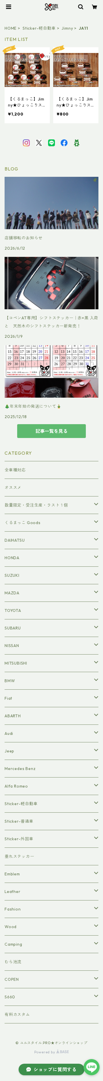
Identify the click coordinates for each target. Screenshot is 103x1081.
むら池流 (13, 961)
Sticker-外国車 (19, 838)
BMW (10, 680)
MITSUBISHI (16, 663)
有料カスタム (17, 1014)
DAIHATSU (15, 540)
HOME (11, 28)
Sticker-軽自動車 (39, 28)
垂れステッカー (19, 856)
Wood (11, 926)
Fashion (13, 909)
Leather (13, 891)
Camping (13, 944)
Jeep (9, 751)
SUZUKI (12, 575)
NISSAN (12, 645)
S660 (10, 997)
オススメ (13, 487)
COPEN (12, 979)
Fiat (8, 698)
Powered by (45, 1052)
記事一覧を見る (51, 431)
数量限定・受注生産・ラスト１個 (36, 505)
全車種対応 (15, 470)
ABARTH (13, 715)
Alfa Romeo (16, 786)
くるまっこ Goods (23, 522)
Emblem (12, 874)
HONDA (12, 557)
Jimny (67, 28)
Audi (9, 733)
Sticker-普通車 (19, 821)
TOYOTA (13, 610)
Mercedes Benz (20, 768)
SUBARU (13, 628)
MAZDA (12, 593)
